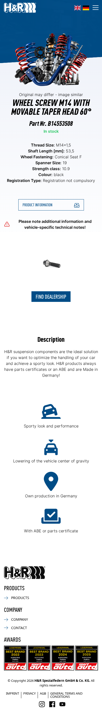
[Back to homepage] (24, 572)
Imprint (12, 693)
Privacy (29, 693)
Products (20, 597)
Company (19, 619)
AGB (43, 693)
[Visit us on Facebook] (52, 704)
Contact (19, 627)
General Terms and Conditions (66, 695)
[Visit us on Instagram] (42, 704)
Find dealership (51, 296)
